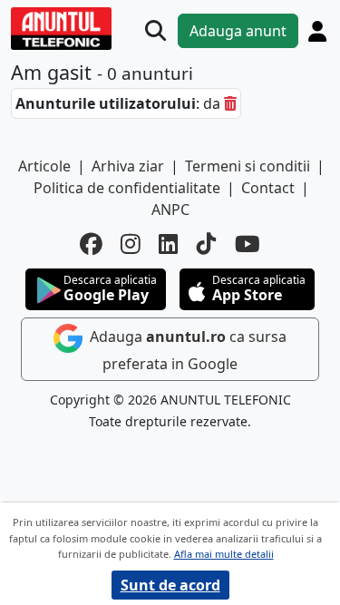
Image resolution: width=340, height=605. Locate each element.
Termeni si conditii (247, 166)
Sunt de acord (170, 585)
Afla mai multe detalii (224, 554)
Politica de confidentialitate (127, 188)
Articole (44, 166)
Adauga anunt (238, 31)
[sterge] (230, 103)
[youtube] (247, 244)
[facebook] (91, 244)
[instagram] (131, 244)
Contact (268, 188)
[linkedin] (169, 244)
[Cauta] (155, 30)
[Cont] (317, 30)
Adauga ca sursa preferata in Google (186, 350)
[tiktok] (207, 244)
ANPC (170, 210)
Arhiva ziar (128, 166)
